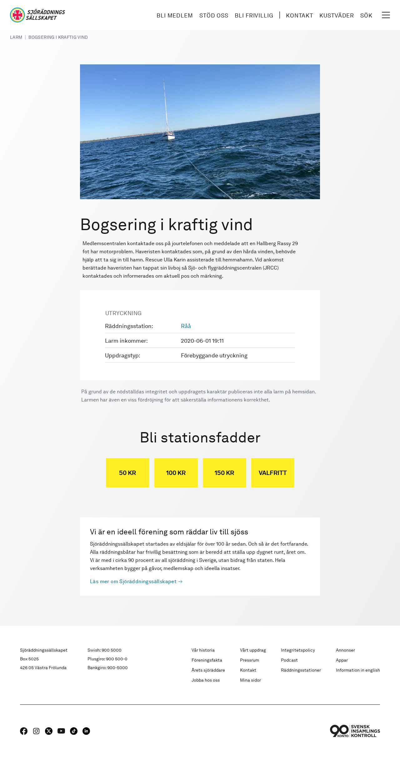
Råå (186, 326)
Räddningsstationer (301, 670)
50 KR (127, 473)
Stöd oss (213, 15)
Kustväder (336, 15)
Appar (342, 660)
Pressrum (249, 660)
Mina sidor (250, 680)
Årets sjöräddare (208, 670)
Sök (366, 15)
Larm (16, 37)
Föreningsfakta (207, 660)
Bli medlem (175, 15)
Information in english (358, 670)
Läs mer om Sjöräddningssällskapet (133, 581)
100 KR (176, 473)
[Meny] (386, 15)
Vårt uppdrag (253, 650)
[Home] (37, 15)
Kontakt (299, 15)
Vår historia (203, 650)
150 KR (224, 473)
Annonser (345, 650)
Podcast (289, 660)
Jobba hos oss (206, 680)
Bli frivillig (254, 15)
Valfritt (273, 473)
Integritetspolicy (298, 650)
